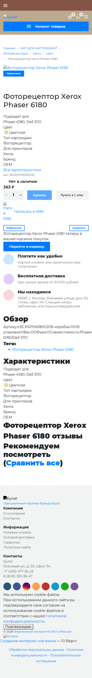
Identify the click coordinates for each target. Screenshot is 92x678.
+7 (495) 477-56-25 (73, 5)
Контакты (11, 518)
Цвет (49, 53)
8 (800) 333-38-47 (17, 576)
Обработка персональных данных (36, 650)
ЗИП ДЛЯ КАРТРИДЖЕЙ (38, 48)
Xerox (37, 53)
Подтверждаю (18, 627)
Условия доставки (19, 537)
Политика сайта (17, 547)
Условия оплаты (17, 532)
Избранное (13, 227)
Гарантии (11, 542)
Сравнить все (33, 463)
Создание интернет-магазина (28, 641)
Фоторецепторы (15, 53)
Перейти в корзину (26, 246)
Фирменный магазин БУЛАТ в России (42, 631)
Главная (9, 48)
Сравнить (79, 227)
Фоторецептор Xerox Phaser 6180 (43, 349)
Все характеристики (22, 170)
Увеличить (13, 73)
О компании (14, 513)
